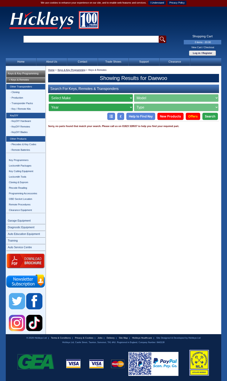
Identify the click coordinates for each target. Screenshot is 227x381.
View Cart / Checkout (202, 47)
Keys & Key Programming (23, 73)
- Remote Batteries (20, 150)
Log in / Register (202, 53)
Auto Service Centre (20, 247)
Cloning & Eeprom (18, 182)
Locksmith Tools (17, 176)
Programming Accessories (23, 193)
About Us (51, 61)
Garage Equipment (19, 220)
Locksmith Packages (20, 165)
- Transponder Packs (21, 103)
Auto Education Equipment (24, 234)
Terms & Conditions (61, 338)
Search (210, 116)
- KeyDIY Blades (19, 132)
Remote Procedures (20, 204)
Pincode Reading (18, 188)
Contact (82, 61)
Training (13, 240)
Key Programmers (19, 160)
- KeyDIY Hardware (20, 121)
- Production (16, 97)
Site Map (123, 338)
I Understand (157, 2)
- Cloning (15, 92)
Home (21, 61)
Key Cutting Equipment (21, 171)
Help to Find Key (141, 116)
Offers (193, 116)
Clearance (174, 61)
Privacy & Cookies (84, 338)
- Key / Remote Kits (20, 108)
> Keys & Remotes (19, 79)
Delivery (111, 338)
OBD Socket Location (20, 199)
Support (144, 61)
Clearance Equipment (20, 210)
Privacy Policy (177, 2)
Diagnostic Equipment (21, 227)
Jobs (100, 338)
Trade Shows (113, 61)
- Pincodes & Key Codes (23, 144)
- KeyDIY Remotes (20, 126)
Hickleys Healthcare (142, 338)
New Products (170, 116)
